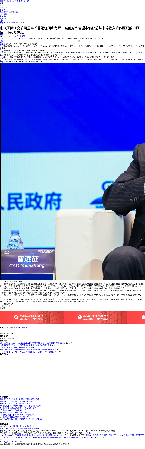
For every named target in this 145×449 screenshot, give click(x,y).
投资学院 (3, 7)
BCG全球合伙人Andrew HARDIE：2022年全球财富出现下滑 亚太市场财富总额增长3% (32, 343)
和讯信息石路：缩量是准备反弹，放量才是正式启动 (19, 399)
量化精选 (3, 16)
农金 (1, 43)
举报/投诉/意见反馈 (7, 428)
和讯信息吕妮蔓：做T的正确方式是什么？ (16, 404)
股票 (12, 1)
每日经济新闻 (20, 36)
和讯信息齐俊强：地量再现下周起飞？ (15, 417)
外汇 (24, 1)
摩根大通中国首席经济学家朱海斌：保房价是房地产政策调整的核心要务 (27, 349)
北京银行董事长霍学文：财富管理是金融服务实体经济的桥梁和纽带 (25, 345)
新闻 (9, 1)
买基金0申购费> (13, 12)
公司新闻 (15, 23)
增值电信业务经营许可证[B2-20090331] (48, 435)
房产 (1, 56)
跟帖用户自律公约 (20, 327)
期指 (1, 41)
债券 (28, 1)
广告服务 (35, 428)
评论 (1, 52)
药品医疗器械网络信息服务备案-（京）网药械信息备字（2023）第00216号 (62, 437)
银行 (1, 5)
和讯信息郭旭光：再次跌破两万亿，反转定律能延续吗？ (23, 419)
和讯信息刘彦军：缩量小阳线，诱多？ (15, 412)
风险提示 (88, 433)
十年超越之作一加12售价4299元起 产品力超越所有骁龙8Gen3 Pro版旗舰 (27, 352)
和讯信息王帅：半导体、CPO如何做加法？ (16, 401)
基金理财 (3, 12)
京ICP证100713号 (7, 435)
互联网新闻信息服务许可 (24, 435)
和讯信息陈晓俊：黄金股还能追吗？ (14, 410)
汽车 (1, 58)
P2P (1, 21)
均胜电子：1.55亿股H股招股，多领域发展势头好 (18, 426)
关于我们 (27, 428)
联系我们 (19, 428)
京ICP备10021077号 (97, 437)
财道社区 (3, 9)
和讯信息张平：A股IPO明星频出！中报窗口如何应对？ (21, 406)
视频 (1, 50)
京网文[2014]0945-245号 (24, 437)
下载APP (3, 18)
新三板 (2, 45)
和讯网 (2, 23)
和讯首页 (3, 1)
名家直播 (3, 14)
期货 (20, 1)
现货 (1, 38)
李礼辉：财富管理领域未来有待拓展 (13, 347)
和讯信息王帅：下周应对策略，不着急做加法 (18, 415)
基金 (16, 1)
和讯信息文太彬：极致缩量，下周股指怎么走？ (19, 408)
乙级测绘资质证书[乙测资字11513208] (109, 435)
